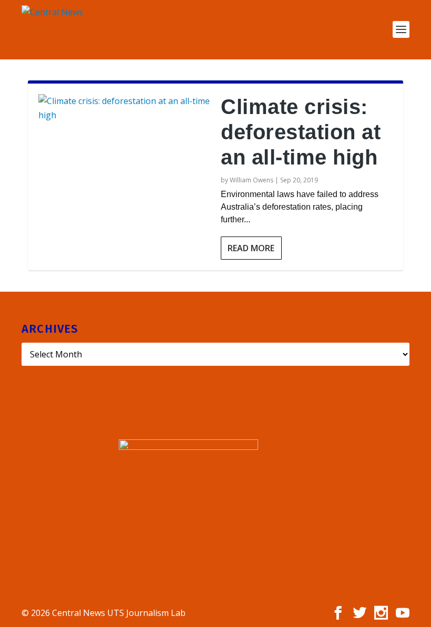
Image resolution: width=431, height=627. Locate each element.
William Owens (251, 180)
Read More (251, 248)
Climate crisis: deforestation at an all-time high (301, 132)
